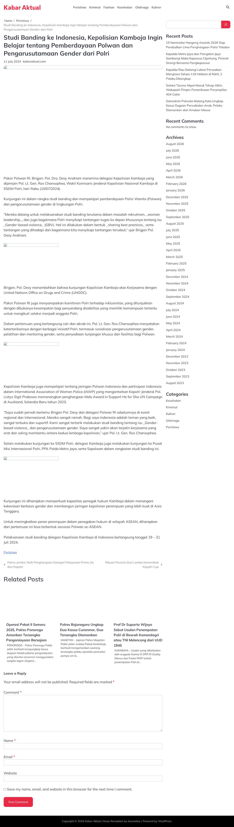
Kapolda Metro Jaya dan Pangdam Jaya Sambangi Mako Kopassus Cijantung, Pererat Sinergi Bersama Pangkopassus (197, 58)
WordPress (164, 821)
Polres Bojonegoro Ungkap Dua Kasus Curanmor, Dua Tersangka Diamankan (81, 629)
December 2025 (177, 197)
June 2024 (173, 316)
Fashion (108, 7)
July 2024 (172, 310)
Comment (13, 692)
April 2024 (173, 330)
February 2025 (176, 263)
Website (10, 773)
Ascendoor (134, 821)
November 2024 (177, 283)
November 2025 (177, 203)
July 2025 (172, 230)
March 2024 (174, 336)
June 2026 (173, 157)
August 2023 (175, 383)
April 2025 (173, 250)
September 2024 (177, 296)
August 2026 (175, 143)
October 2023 (175, 369)
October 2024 (175, 290)
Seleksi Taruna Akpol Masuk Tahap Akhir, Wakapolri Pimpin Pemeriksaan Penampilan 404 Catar (196, 89)
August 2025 (175, 223)
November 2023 (177, 363)
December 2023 (177, 356)
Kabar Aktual (22, 7)
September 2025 (177, 217)
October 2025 (175, 210)
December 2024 (177, 276)
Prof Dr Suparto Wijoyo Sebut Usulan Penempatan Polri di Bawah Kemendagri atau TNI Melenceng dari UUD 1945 (138, 634)
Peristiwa (79, 7)
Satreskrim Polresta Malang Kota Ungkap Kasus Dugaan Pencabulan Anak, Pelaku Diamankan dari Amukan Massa (194, 105)
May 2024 (173, 323)
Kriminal (95, 7)
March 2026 (174, 177)
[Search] (225, 24)
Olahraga (142, 7)
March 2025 (174, 256)
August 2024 (175, 303)
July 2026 (172, 150)
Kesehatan (124, 7)
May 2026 (173, 163)
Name (10, 740)
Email (9, 757)
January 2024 (175, 349)
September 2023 (177, 376)
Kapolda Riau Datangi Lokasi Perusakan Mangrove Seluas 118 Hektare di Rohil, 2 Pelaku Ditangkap (194, 74)
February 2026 (176, 183)
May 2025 (173, 243)
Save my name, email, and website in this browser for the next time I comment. (69, 789)
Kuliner (156, 7)
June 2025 (173, 237)
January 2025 (175, 270)
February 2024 (176, 343)
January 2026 (175, 190)
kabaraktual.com (34, 61)
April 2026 (173, 170)
